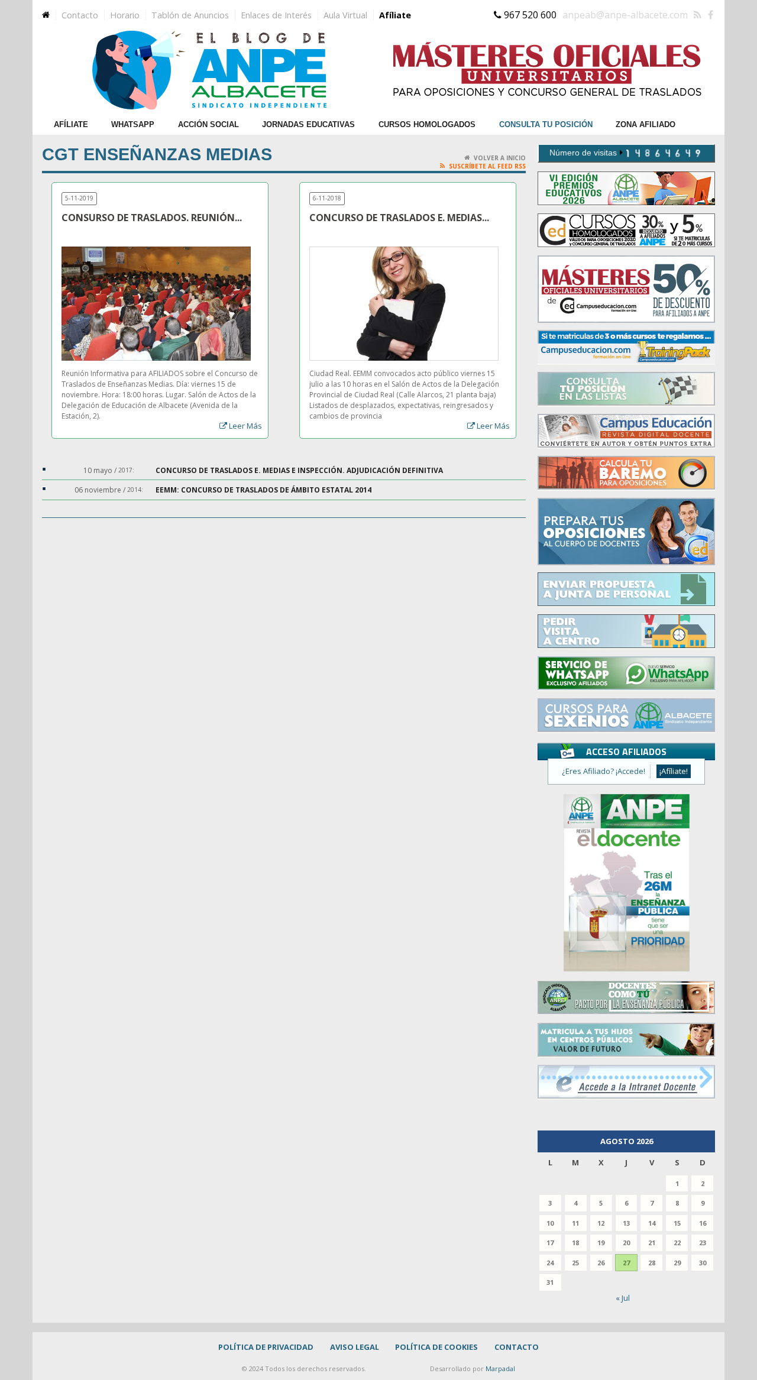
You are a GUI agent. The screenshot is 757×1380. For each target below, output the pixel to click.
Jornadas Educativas (308, 124)
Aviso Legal (354, 1347)
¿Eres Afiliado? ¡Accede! (603, 771)
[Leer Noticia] (170, 257)
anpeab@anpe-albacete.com (625, 14)
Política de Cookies (436, 1347)
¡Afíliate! (673, 771)
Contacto (80, 15)
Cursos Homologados (426, 124)
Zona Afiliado (645, 124)
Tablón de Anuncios (190, 15)
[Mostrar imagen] (142, 257)
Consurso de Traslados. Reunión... (152, 218)
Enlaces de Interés (276, 15)
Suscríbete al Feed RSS (487, 166)
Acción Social (208, 124)
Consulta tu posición (546, 124)
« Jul (623, 1297)
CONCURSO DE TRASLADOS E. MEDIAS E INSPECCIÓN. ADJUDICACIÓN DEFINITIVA (299, 470)
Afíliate (395, 15)
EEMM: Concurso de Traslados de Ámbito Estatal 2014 (263, 490)
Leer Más (245, 425)
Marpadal (500, 1368)
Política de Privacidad (265, 1347)
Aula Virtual (345, 15)
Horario (125, 15)
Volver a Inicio (500, 158)
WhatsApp (132, 124)
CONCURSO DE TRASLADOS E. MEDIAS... (399, 218)
